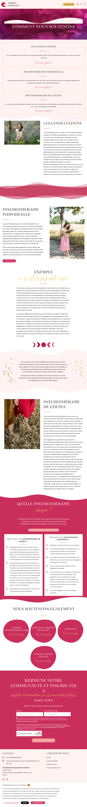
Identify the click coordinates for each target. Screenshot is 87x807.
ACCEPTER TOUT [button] (38, 803)
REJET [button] (25, 803)
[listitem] (22, 771)
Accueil (48, 757)
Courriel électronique (51, 711)
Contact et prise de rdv (53, 768)
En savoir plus (16, 634)
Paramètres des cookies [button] (11, 803)
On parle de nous (51, 764)
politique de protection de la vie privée (27, 721)
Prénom (19, 711)
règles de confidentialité (48, 727)
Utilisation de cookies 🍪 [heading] (16, 784)
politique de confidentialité (62, 725)
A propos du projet (52, 761)
